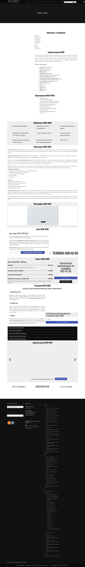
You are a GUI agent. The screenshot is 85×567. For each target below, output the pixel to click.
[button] (66, 281)
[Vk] (12, 422)
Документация (38, 48)
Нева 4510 (49, 517)
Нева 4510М (49, 521)
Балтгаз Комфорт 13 (51, 503)
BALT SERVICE (13, 1)
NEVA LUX (46, 423)
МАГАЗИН (29, 1)
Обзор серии (37, 39)
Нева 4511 (49, 523)
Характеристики (38, 41)
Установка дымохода (50, 464)
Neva (46, 406)
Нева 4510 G (49, 519)
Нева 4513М (49, 525)
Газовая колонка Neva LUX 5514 (52, 425)
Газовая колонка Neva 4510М (51, 417)
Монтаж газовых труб (50, 475)
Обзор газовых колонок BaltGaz (52, 496)
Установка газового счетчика (51, 462)
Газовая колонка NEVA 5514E (51, 412)
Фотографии (37, 42)
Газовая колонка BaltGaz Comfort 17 (53, 429)
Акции (40, 1)
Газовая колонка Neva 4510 (51, 414)
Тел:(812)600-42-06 (13, 2)
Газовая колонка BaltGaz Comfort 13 (53, 433)
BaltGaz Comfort (48, 427)
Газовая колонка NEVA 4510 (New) (52, 408)
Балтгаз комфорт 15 (51, 505)
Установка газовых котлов (51, 460)
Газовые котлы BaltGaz (50, 535)
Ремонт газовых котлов (50, 480)
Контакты (61, 1)
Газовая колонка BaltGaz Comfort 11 (53, 431)
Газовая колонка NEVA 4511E (51, 410)
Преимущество (38, 37)
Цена (36, 44)
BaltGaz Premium (48, 437)
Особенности (37, 38)
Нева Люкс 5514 (50, 526)
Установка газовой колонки (51, 458)
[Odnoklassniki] (9, 422)
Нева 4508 (49, 515)
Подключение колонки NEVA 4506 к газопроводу (17, 336)
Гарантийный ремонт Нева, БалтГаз (52, 555)
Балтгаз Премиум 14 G (51, 509)
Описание (37, 35)
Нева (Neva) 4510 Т (50, 532)
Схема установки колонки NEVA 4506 (15, 330)
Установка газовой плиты (51, 469)
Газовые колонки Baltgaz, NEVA (52, 494)
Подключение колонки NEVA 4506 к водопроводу (17, 333)
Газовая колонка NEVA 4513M (51, 421)
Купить (36, 45)
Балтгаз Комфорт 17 (51, 507)
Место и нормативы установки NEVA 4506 (16, 327)
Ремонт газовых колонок (51, 478)
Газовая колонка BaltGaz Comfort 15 (53, 435)
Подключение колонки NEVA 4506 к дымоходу (17, 339)
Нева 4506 (49, 513)
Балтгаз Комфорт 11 (51, 502)
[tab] (42, 328)
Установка (37, 47)
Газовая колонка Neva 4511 (51, 419)
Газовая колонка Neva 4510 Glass (52, 415)
